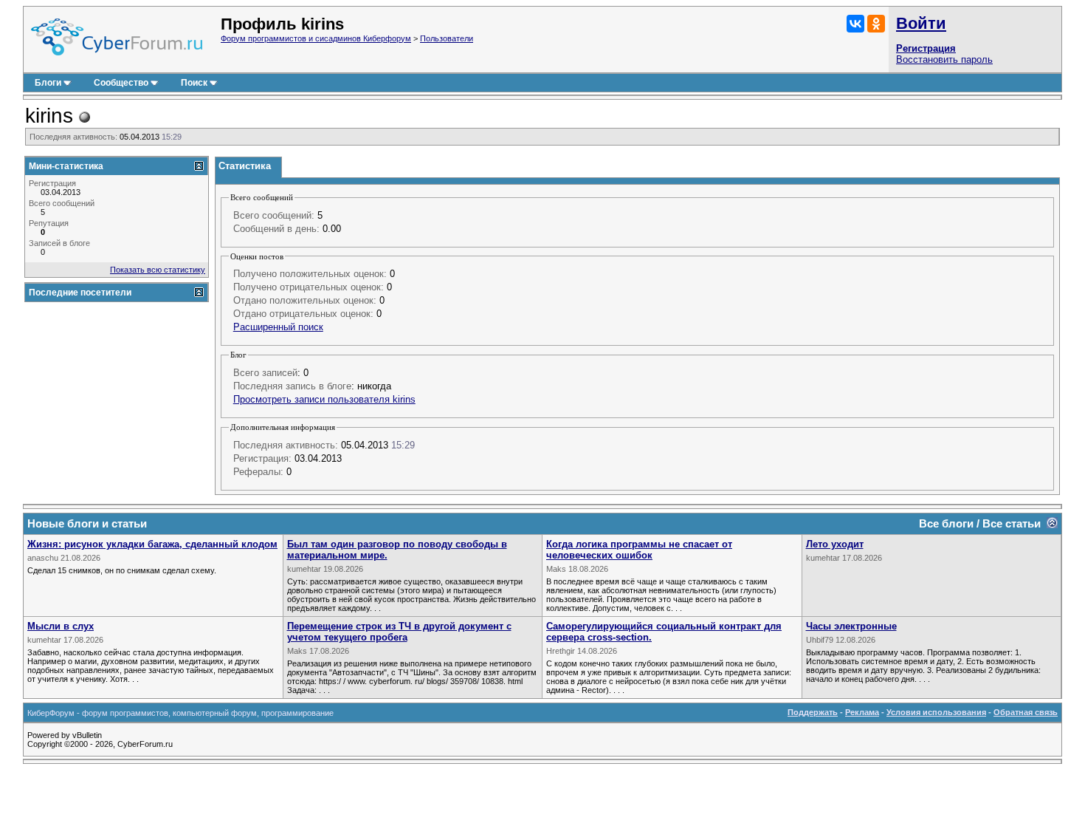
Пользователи (446, 38)
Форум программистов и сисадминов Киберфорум (316, 38)
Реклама (862, 712)
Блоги (48, 83)
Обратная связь (1025, 712)
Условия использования (936, 712)
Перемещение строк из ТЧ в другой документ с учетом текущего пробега (399, 632)
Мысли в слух (60, 626)
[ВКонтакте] (855, 24)
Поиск (194, 83)
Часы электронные (851, 626)
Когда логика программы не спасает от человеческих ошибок (639, 550)
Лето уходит (835, 544)
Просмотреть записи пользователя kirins (324, 399)
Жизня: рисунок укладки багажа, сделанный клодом (152, 544)
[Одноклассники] (876, 24)
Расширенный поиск (278, 326)
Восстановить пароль (944, 59)
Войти (921, 23)
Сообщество (121, 83)
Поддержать (813, 712)
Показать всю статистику (157, 269)
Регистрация (926, 48)
